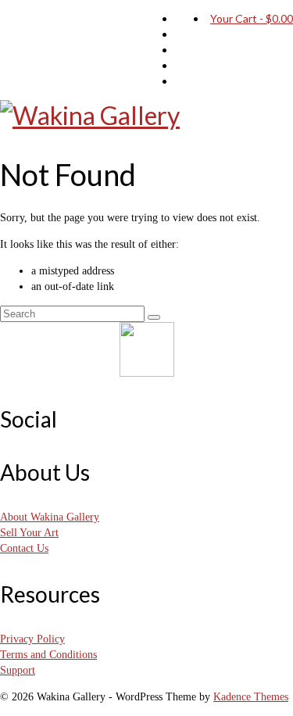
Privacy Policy (32, 639)
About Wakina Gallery (49, 517)
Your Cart (251, 18)
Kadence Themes (250, 697)
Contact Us (24, 548)
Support (17, 670)
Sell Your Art (29, 533)
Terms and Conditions (48, 655)
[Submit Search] (154, 317)
